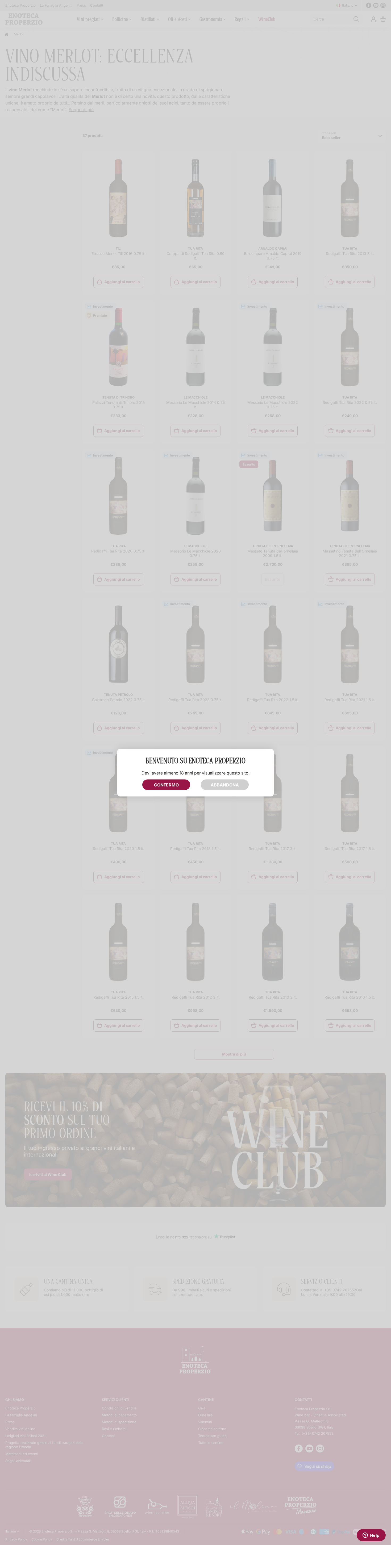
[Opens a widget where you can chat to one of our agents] (371, 1535)
